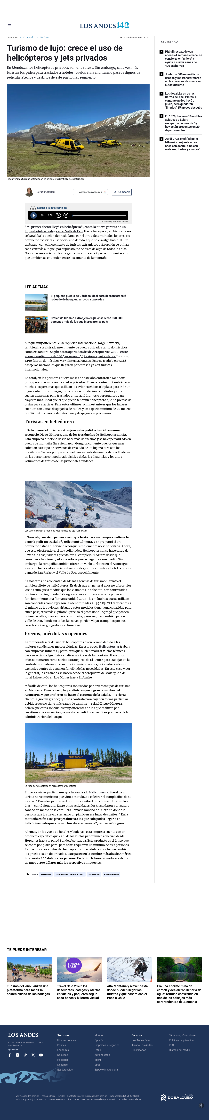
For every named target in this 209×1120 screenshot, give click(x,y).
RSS (171, 1045)
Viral (97, 1064)
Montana (94, 874)
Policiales (62, 1059)
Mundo (99, 1035)
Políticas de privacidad (182, 1040)
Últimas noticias (66, 1040)
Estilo (98, 1050)
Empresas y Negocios (107, 1045)
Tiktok (25, 1055)
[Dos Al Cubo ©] (177, 1100)
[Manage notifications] (201, 1105)
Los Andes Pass (141, 1040)
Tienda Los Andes (142, 1045)
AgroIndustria (102, 1054)
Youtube (41, 1055)
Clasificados (139, 1050)
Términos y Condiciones (183, 1035)
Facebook (10, 1055)
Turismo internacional (70, 874)
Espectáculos (65, 1069)
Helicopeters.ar (94, 550)
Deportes (62, 1064)
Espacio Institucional (107, 1069)
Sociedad (62, 1054)
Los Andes (12, 37)
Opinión (99, 1040)
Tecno (98, 1059)
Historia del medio (179, 1050)
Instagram (17, 1055)
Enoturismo (111, 874)
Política (61, 1045)
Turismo (46, 874)
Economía (28, 37)
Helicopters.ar (109, 646)
